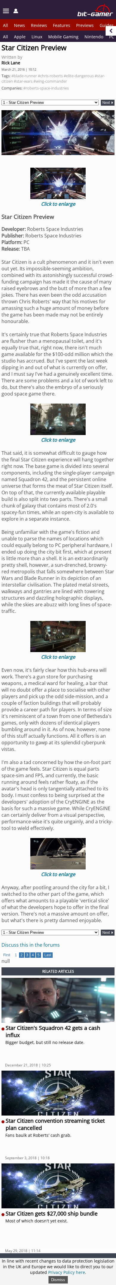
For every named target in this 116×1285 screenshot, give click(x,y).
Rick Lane (10, 63)
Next (106, 103)
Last (47, 955)
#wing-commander (50, 81)
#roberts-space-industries (46, 88)
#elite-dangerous (79, 75)
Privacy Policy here (66, 1272)
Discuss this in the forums (30, 945)
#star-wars (23, 81)
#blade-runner (24, 75)
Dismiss (58, 1280)
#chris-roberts (50, 75)
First (6, 955)
